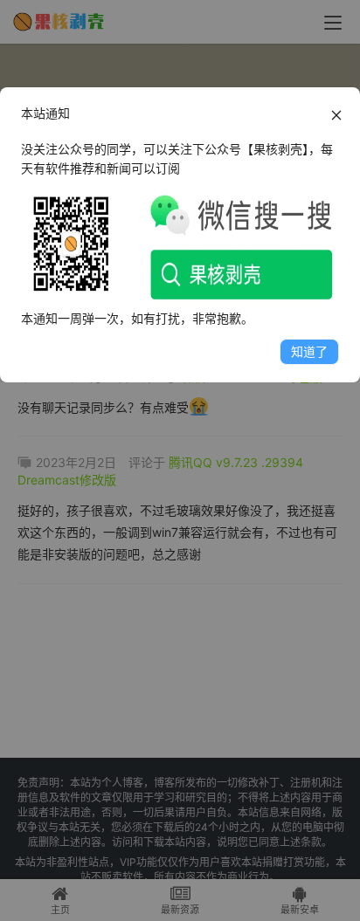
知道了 (309, 351)
